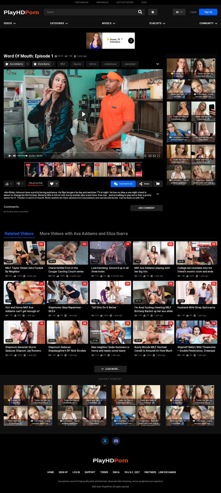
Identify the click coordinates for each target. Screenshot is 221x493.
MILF (63, 64)
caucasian (130, 64)
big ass (77, 64)
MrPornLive (103, 2)
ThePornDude (81, 2)
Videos (8, 23)
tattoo (92, 64)
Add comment (146, 208)
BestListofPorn (125, 2)
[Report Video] (158, 184)
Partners (150, 472)
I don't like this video (22, 184)
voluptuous (110, 64)
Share (146, 184)
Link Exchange (167, 472)
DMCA (116, 472)
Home (50, 472)
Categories (57, 23)
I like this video (10, 184)
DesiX (144, 2)
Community (206, 23)
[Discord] (116, 441)
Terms (104, 472)
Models (106, 23)
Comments (11, 206)
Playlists (155, 23)
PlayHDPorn (107, 487)
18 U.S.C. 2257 (132, 472)
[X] (105, 441)
